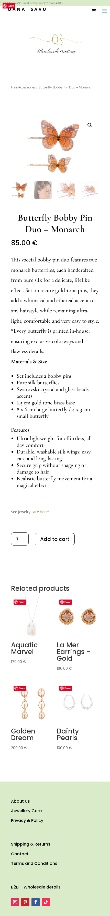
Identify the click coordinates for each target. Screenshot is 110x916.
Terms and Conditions (34, 863)
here (44, 511)
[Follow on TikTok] (46, 902)
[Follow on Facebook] (35, 902)
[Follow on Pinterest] (25, 902)
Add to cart (54, 539)
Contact (20, 854)
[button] (89, 125)
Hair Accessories (23, 87)
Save (11, 6)
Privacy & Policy (27, 820)
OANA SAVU (27, 9)
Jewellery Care (26, 811)
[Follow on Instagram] (15, 902)
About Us (20, 801)
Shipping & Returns (30, 844)
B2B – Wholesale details (36, 887)
